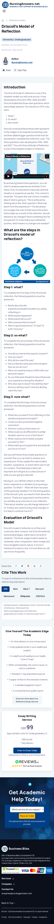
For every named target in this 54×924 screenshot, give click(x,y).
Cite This (21, 70)
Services (6, 878)
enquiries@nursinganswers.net (17, 893)
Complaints (43, 917)
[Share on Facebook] (15, 566)
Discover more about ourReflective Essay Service (27, 700)
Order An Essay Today (27, 750)
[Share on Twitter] (22, 566)
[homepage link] (3, 20)
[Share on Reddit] (28, 566)
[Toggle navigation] (4, 11)
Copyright (27, 917)
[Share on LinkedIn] (34, 566)
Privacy (4, 917)
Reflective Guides (17, 20)
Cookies (34, 917)
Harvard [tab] (39, 588)
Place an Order (27, 815)
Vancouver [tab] (9, 596)
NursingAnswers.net (22, 62)
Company (7, 883)
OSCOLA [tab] (40, 596)
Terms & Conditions (15, 917)
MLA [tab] (15, 588)
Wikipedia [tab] (25, 596)
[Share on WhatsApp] (40, 566)
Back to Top (7, 903)
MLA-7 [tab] (26, 588)
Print (8, 70)
